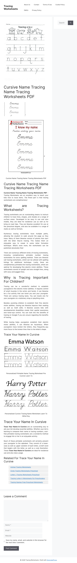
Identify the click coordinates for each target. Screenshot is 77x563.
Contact (36, 5)
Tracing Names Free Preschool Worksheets (26, 482)
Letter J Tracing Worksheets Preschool (24, 475)
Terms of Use (47, 5)
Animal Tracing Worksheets (20, 467)
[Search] (70, 23)
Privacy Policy (36, 10)
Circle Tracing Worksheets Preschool (24, 471)
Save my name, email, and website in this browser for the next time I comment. (26, 541)
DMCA (26, 10)
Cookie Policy (60, 5)
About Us (27, 5)
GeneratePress (52, 560)
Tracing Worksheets (11, 7)
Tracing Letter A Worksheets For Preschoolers (27, 478)
